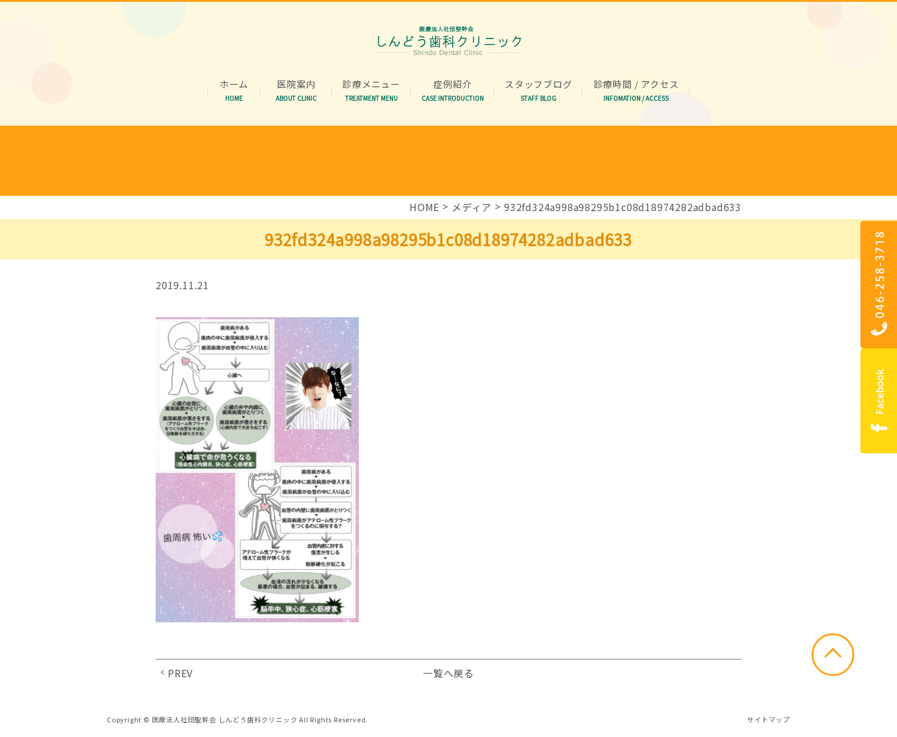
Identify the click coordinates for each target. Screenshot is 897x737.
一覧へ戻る (448, 673)
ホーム (234, 84)
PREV (180, 673)
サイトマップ (768, 719)
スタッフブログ (538, 84)
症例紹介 (453, 84)
